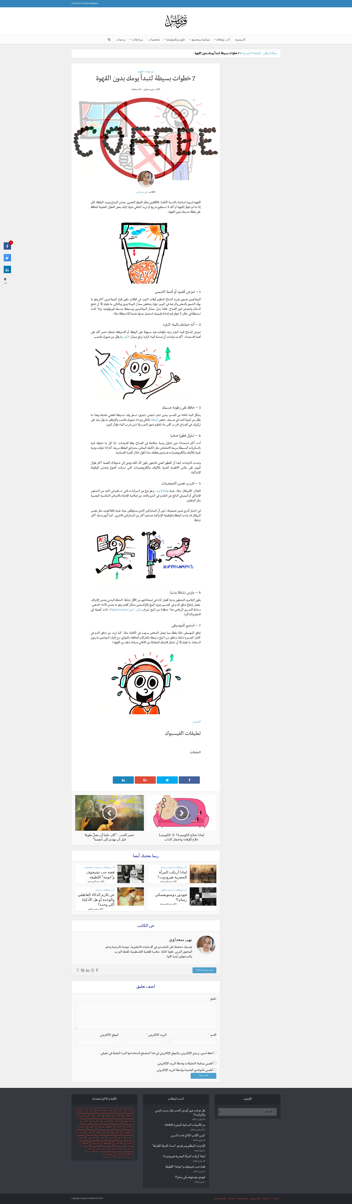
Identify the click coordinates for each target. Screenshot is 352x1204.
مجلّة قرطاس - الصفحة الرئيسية (259, 53)
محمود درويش (116, 1149)
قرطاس (84, 1143)
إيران (90, 1110)
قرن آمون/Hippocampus (124, 610)
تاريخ (171, 867)
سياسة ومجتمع (201, 39)
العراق (116, 1121)
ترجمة (150, 71)
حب (89, 1132)
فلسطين (118, 1143)
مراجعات (137, 39)
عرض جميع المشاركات (204, 970)
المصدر (196, 722)
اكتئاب (128, 1116)
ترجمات (121, 39)
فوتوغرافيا (106, 1143)
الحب (97, 1116)
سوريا (120, 1138)
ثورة (107, 1132)
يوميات (108, 1154)
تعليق (213, 999)
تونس (116, 1132)
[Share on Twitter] (7, 261)
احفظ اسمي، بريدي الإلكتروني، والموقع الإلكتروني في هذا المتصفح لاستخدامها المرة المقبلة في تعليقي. (156, 1053)
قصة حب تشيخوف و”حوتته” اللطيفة (100, 874)
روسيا (129, 1138)
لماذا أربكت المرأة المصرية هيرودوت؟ (172, 874)
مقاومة (128, 1154)
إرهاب (109, 1110)
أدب (128, 1110)
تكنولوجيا (127, 1132)
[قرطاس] (176, 21)
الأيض (126, 337)
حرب (80, 1132)
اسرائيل (80, 1110)
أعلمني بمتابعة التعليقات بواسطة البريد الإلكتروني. (185, 1064)
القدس (84, 1121)
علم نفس (91, 1138)
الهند (118, 1127)
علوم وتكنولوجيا (175, 39)
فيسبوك (95, 1143)
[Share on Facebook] (7, 249)
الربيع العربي (85, 1116)
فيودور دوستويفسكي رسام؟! (190, 1177)
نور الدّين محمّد (165, 882)
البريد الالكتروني (156, 1035)
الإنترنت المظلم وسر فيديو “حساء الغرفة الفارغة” (178, 1146)
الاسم (212, 1035)
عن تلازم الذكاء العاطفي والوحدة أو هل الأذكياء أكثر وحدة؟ (96, 899)
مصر (88, 1149)
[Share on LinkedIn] (7, 273)
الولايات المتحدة (104, 1127)
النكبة (128, 1127)
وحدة (118, 1154)
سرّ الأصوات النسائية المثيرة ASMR (185, 1125)
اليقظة (154, 420)
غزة (81, 1138)
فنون (163, 889)
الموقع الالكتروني (109, 1035)
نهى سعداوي (148, 89)
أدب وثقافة (223, 39)
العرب (105, 1121)
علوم (141, 71)
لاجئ (128, 1149)
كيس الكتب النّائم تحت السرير (187, 1136)
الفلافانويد (161, 491)
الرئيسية (240, 39)
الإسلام (117, 1116)
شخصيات (154, 39)
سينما (110, 1138)
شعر (101, 1138)
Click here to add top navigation (85, 3)
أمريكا (119, 1110)
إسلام (99, 1110)
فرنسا (129, 1143)
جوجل (98, 1132)
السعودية (127, 1121)
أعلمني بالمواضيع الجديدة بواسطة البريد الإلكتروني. (184, 1070)
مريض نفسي (100, 1149)
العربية (95, 1121)
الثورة (107, 1116)
